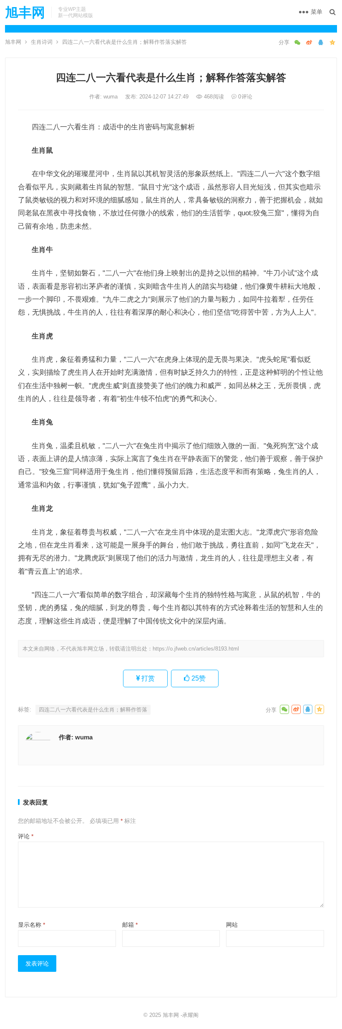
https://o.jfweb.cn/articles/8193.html (196, 649)
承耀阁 (190, 1015)
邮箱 (130, 924)
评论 (25, 836)
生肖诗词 (42, 42)
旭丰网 (25, 12)
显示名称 (31, 924)
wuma (111, 96)
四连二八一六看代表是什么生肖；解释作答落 (93, 709)
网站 (232, 924)
